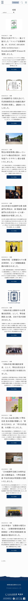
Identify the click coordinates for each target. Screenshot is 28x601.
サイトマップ (8, 573)
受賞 (11, 35)
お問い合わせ (8, 575)
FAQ (6, 568)
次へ (4, 561)
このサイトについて (9, 570)
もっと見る (14, 69)
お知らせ (7, 565)
